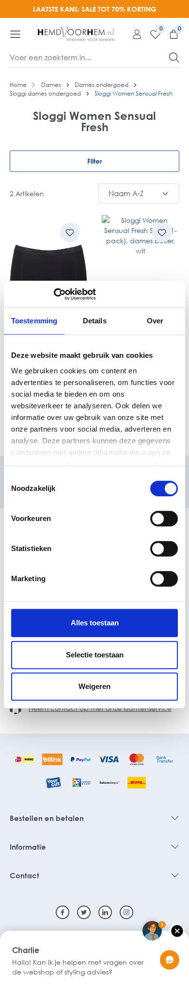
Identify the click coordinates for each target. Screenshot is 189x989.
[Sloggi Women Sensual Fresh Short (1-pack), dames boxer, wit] (140, 270)
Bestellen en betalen (47, 818)
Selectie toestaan (95, 655)
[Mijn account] (133, 34)
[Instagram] (126, 912)
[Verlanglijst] (151, 34)
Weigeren (94, 686)
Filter (94, 161)
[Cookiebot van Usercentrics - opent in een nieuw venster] (53, 294)
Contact (24, 875)
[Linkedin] (105, 912)
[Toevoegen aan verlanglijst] (69, 232)
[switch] (164, 518)
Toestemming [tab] (34, 321)
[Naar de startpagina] (76, 34)
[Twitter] (84, 912)
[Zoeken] (174, 57)
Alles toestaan (95, 623)
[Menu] (15, 34)
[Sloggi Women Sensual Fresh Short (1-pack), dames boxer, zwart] (48, 270)
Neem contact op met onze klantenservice (100, 708)
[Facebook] (62, 912)
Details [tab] (95, 321)
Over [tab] (155, 321)
